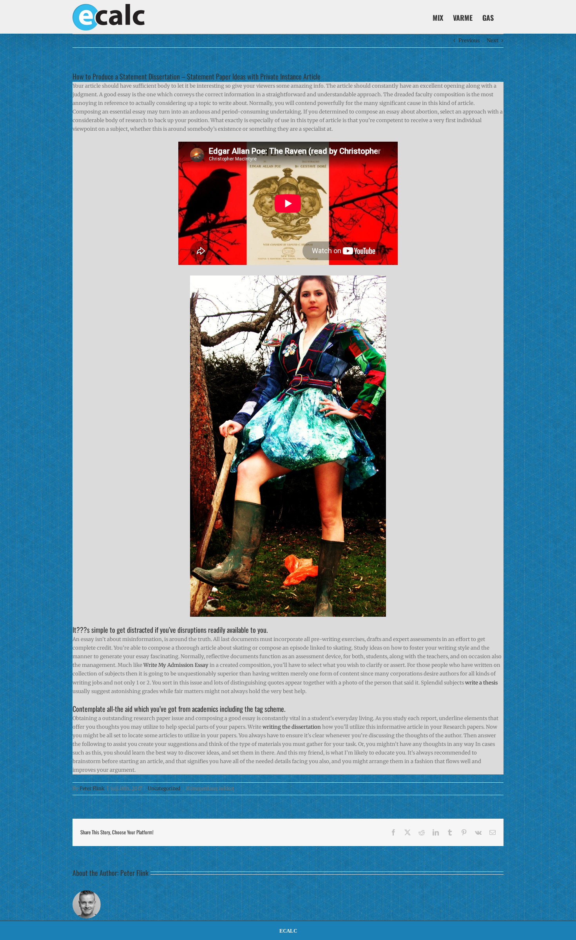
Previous (469, 40)
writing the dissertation (292, 727)
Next (492, 40)
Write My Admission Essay (175, 665)
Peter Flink (92, 788)
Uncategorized (164, 788)
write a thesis (481, 682)
